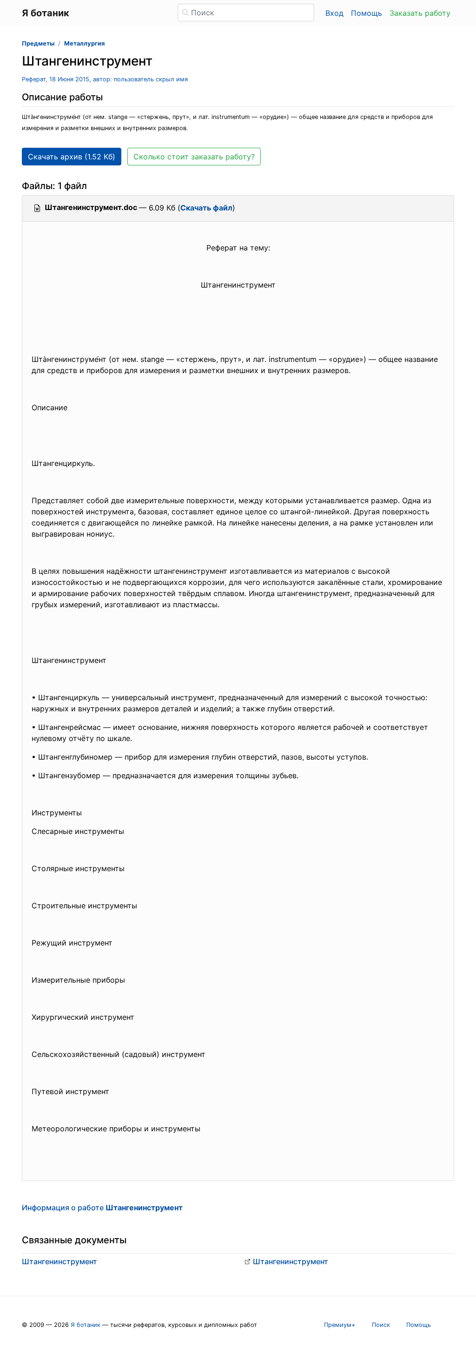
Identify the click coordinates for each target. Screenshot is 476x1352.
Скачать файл (206, 207)
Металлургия (84, 43)
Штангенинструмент (59, 1261)
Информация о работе (102, 1207)
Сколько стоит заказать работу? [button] (194, 156)
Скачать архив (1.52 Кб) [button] (71, 156)
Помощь (366, 13)
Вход (334, 13)
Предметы (38, 43)
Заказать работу (420, 13)
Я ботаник (85, 1324)
